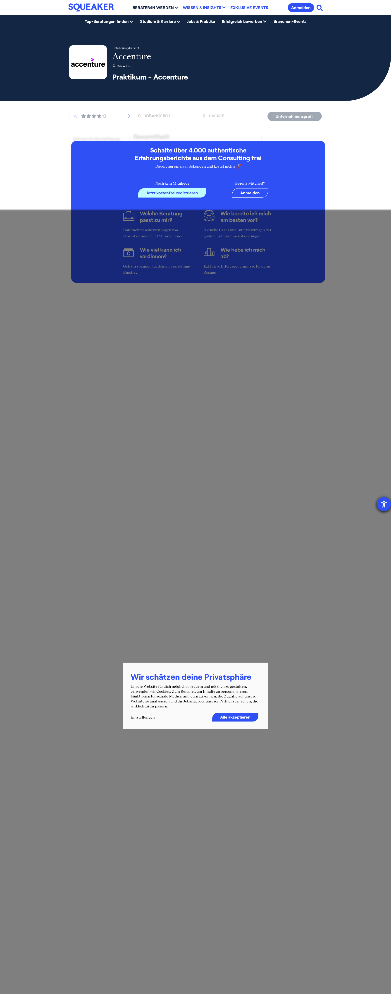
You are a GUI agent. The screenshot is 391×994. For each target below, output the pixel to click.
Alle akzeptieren (235, 716)
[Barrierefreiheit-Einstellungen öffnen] (384, 504)
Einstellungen (143, 717)
